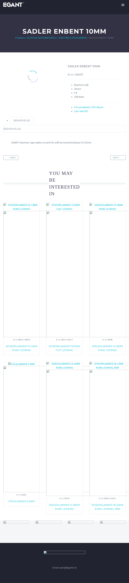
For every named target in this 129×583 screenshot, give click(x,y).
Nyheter (114, 14)
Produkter (95, 14)
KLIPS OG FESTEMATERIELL (42, 37)
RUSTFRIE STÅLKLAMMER (73, 37)
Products (20, 37)
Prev (13, 157)
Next (116, 157)
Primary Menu (123, 5)
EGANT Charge (72, 14)
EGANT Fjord (49, 14)
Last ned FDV (81, 111)
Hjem (32, 14)
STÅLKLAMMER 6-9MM (21, 501)
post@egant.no (68, 567)
